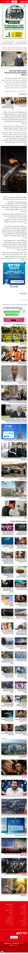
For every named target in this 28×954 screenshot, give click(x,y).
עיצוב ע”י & (14, 943)
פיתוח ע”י (14, 945)
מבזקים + (14, 1)
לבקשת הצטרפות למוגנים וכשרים (12, 312)
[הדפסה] (24, 94)
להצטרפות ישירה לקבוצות (12, 315)
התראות (8, 1)
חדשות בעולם (16, 91)
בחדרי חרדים (23, 293)
